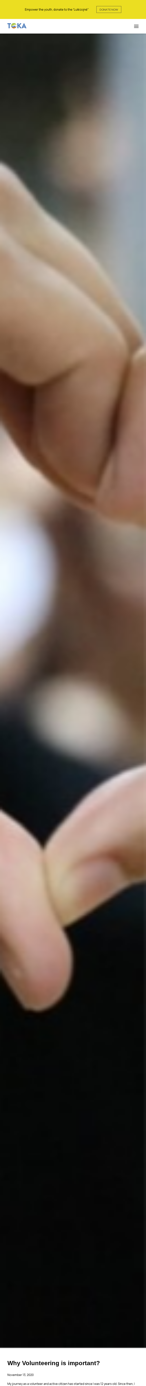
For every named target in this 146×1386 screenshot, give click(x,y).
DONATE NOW (109, 10)
